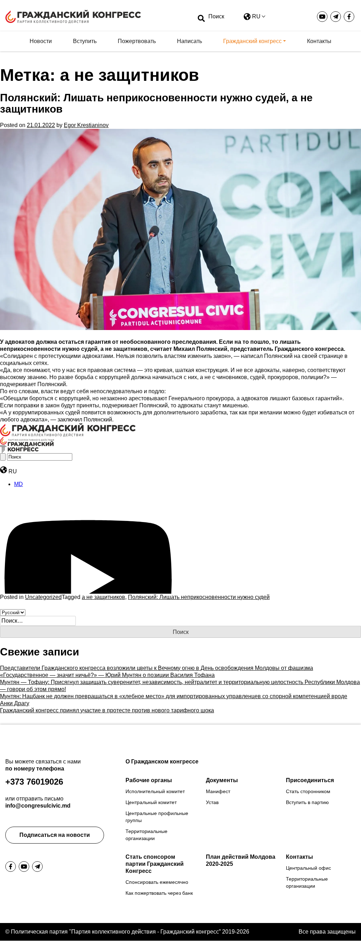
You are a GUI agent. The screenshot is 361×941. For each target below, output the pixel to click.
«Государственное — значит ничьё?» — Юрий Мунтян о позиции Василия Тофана (107, 675)
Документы (222, 780)
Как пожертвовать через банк (159, 893)
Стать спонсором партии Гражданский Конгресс (155, 864)
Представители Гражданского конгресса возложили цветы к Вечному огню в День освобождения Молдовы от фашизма (156, 668)
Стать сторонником (308, 791)
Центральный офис (308, 868)
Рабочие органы (149, 780)
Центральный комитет (151, 802)
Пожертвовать (137, 41)
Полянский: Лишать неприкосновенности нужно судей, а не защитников (156, 103)
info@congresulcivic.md (38, 806)
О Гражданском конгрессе (162, 762)
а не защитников (103, 597)
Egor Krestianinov (86, 125)
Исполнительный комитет (155, 791)
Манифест (218, 791)
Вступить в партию (307, 802)
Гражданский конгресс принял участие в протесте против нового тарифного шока (107, 710)
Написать (189, 41)
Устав (212, 802)
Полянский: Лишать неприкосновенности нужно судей (199, 597)
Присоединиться (310, 780)
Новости (41, 41)
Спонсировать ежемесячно (157, 882)
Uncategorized (43, 597)
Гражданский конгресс (252, 41)
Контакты (319, 41)
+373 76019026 (34, 781)
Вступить (85, 41)
